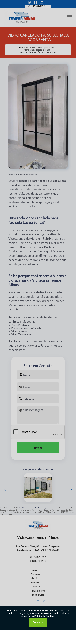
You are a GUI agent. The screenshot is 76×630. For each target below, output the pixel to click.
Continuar (38, 622)
